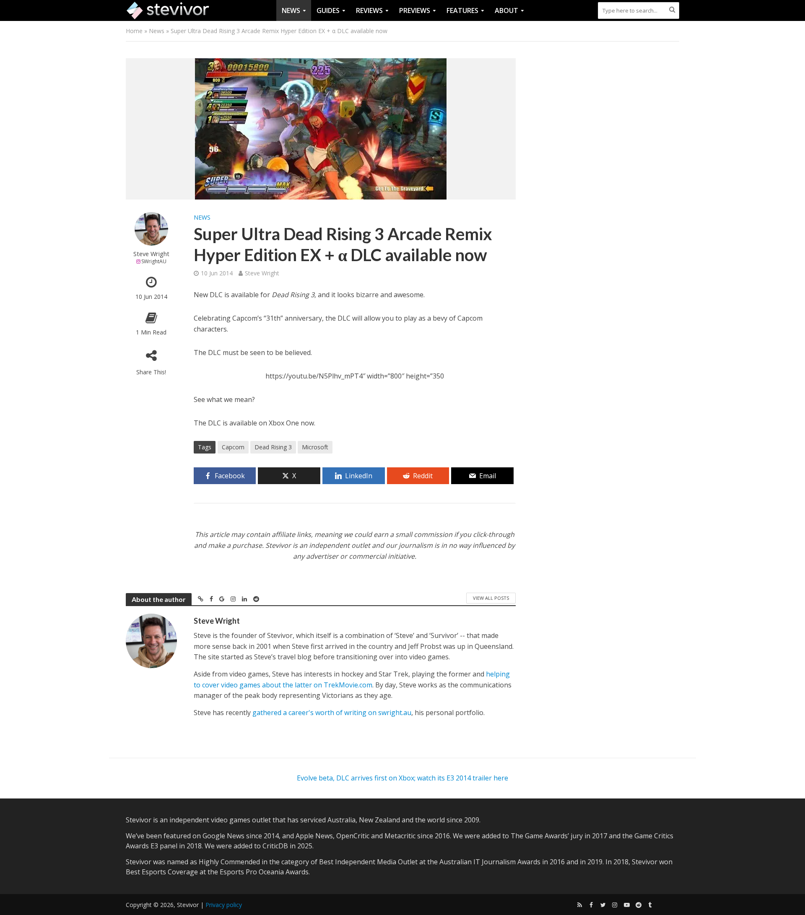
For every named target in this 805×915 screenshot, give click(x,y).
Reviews (369, 10)
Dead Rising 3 (273, 447)
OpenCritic (352, 835)
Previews (414, 10)
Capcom (233, 447)
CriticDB (275, 845)
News (291, 10)
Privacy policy (223, 905)
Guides (328, 10)
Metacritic (399, 835)
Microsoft (315, 447)
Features (462, 10)
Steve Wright (151, 254)
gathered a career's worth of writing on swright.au (331, 712)
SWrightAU (153, 261)
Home (134, 31)
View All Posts (491, 598)
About (506, 10)
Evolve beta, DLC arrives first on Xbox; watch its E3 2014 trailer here (402, 778)
